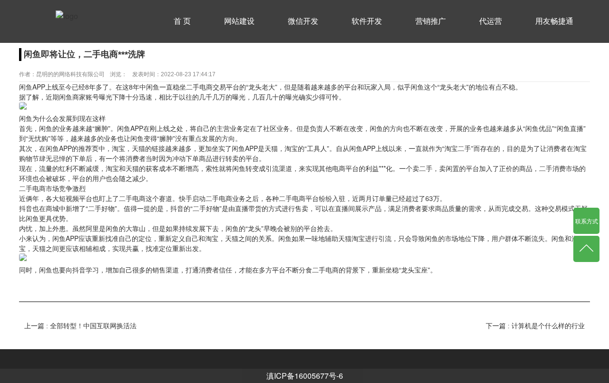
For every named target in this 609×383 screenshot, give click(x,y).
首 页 (182, 21)
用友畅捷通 (554, 21)
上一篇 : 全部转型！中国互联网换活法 (80, 326)
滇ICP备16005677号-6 (304, 375)
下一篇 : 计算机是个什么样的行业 (535, 326)
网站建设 (239, 21)
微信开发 (303, 21)
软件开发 (367, 21)
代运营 (490, 21)
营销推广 (430, 21)
